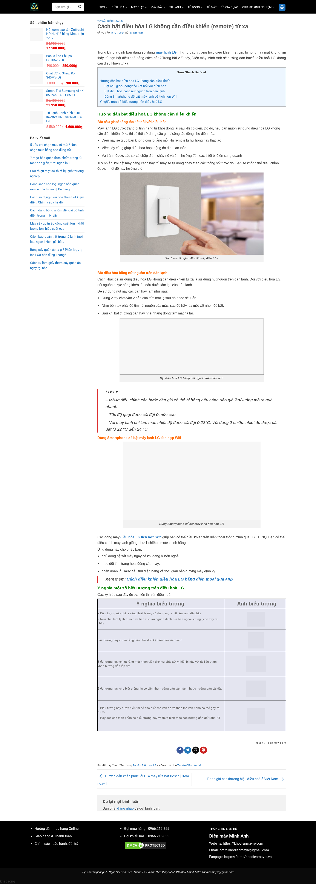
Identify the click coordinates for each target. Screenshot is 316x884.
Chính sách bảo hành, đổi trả (56, 844)
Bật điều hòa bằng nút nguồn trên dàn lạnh (134, 91)
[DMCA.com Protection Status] (145, 845)
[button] (282, 7)
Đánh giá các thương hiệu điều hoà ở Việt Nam (243, 779)
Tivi (102, 7)
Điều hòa (118, 7)
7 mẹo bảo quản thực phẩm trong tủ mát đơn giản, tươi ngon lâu (55, 160)
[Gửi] (80, 6)
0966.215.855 (158, 829)
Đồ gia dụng (229, 7)
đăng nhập (125, 808)
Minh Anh (136, 32)
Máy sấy (157, 7)
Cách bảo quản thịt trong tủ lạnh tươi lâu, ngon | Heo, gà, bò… (56, 239)
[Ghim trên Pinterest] (203, 750)
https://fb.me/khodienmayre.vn (248, 857)
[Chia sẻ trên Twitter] (187, 750)
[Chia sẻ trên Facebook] (180, 750)
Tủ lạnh (175, 7)
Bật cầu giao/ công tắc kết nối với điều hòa (135, 86)
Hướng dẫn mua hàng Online (56, 829)
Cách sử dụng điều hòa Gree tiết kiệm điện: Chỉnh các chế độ (57, 199)
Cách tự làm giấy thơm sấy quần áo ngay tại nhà (55, 265)
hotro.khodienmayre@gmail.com (244, 850)
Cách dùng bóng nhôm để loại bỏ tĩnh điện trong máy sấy (57, 212)
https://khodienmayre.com (243, 843)
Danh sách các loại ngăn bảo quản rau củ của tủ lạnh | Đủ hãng (54, 186)
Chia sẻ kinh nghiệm (257, 7)
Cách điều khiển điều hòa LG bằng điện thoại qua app (180, 579)
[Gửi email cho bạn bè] (195, 750)
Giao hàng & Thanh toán (53, 836)
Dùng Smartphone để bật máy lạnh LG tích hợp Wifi (140, 97)
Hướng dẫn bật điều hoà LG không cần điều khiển (135, 81)
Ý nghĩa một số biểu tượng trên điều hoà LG (131, 102)
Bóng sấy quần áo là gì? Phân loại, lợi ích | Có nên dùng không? (56, 252)
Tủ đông (194, 7)
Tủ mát (212, 7)
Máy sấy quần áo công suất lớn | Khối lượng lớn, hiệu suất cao (57, 226)
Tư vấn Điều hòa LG (110, 21)
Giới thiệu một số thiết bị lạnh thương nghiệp (57, 173)
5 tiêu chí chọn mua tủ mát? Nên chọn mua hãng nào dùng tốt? (53, 147)
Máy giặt (137, 7)
